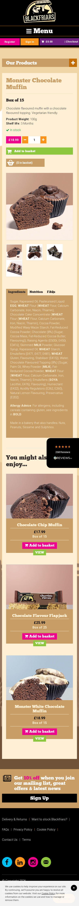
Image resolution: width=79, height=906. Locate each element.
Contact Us (9, 840)
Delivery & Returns (14, 819)
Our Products (21, 63)
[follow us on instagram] (33, 862)
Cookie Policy (48, 893)
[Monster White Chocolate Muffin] (39, 677)
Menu (43, 31)
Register (9, 41)
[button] (63, 453)
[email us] (46, 862)
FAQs (5, 829)
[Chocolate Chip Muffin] (39, 496)
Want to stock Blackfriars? (49, 819)
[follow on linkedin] (20, 862)
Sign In (29, 41)
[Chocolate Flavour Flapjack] (39, 586)
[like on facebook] (7, 862)
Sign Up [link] (39, 798)
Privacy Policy (23, 829)
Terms (26, 840)
